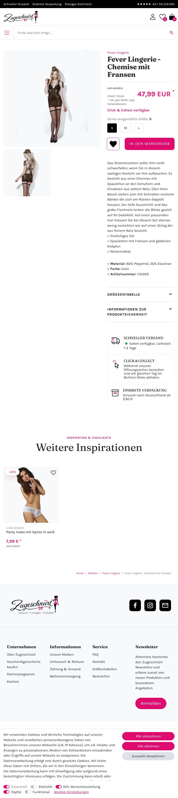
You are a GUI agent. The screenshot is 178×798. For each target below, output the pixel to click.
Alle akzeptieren (148, 736)
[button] (152, 16)
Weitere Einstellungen (71, 792)
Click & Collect (139, 361)
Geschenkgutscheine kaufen (24, 664)
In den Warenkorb (149, 143)
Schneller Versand (143, 338)
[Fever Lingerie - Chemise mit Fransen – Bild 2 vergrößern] (27, 172)
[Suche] (171, 32)
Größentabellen (104, 669)
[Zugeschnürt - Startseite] (20, 17)
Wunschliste (113, 144)
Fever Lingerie (118, 52)
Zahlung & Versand (65, 669)
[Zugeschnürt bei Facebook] (135, 605)
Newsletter (101, 676)
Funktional (41, 792)
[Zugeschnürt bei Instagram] (150, 605)
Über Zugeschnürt (21, 654)
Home (80, 573)
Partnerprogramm (21, 674)
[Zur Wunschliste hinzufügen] (53, 473)
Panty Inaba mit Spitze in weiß (30, 532)
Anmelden (151, 703)
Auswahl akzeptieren (148, 756)
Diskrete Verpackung (145, 390)
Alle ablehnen (148, 746)
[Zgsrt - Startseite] (36, 605)
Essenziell (19, 787)
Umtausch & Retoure (67, 662)
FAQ (95, 654)
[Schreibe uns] (165, 605)
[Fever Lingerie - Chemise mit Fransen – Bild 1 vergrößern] (51, 98)
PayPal (16, 792)
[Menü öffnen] (7, 32)
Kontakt (98, 662)
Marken (93, 573)
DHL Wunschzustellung (81, 787)
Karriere (13, 681)
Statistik (45, 787)
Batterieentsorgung (65, 676)
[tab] (141, 294)
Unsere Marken (62, 654)
